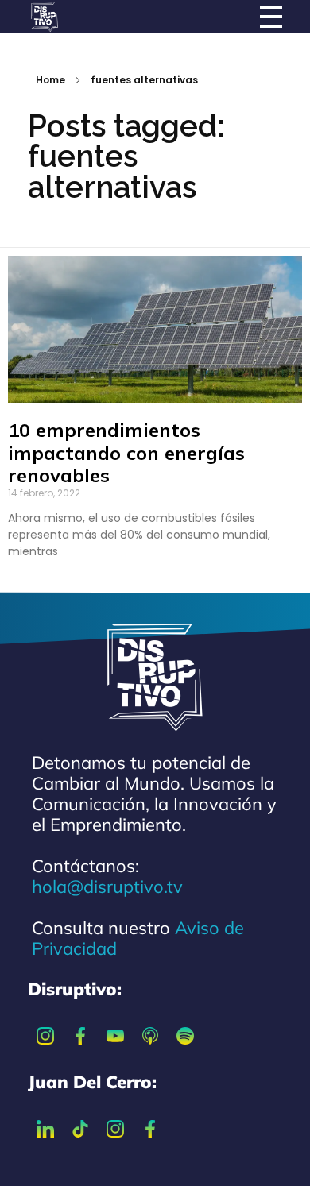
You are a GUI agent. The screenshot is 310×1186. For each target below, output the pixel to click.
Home (50, 80)
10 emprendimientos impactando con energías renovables (126, 453)
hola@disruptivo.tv (107, 886)
